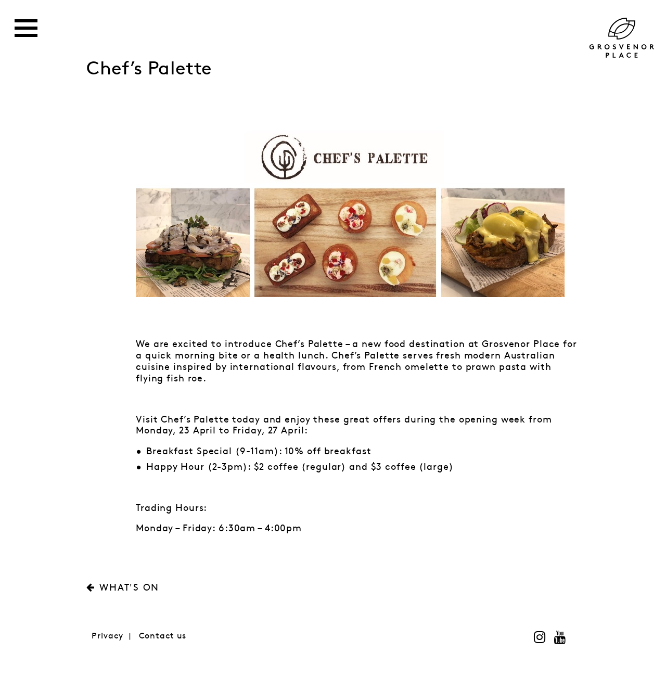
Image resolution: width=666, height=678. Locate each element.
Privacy (107, 636)
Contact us (163, 636)
